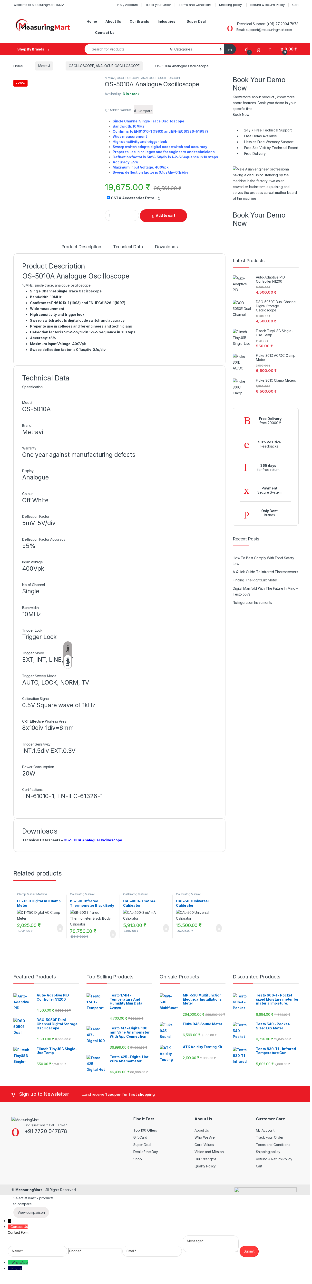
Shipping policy (231, 5)
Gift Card (140, 1137)
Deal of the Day (145, 1152)
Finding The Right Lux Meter (255, 580)
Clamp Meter (26, 894)
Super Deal (196, 21)
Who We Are (205, 1137)
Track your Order (158, 5)
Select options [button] (57, 928)
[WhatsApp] (9, 1262)
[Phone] (9, 1268)
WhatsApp (19, 1262)
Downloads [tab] (166, 247)
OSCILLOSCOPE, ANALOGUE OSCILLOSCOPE (104, 66)
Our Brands (139, 21)
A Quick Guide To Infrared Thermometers (265, 572)
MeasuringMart (28, 1190)
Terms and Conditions (195, 5)
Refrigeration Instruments (252, 602)
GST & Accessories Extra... (134, 198)
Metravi (44, 66)
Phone (16, 1268)
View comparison (31, 1212)
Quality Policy (205, 1166)
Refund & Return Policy (267, 5)
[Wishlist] (258, 49)
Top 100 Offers (145, 1130)
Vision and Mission (209, 1152)
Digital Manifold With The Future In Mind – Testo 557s (265, 591)
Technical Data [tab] (128, 247)
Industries (167, 21)
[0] (246, 49)
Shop (137, 1159)
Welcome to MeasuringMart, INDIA (38, 5)
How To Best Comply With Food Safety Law (263, 561)
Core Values (204, 1145)
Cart (295, 5)
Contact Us (105, 32)
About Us (113, 21)
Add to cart (165, 215)
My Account (129, 5)
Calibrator (76, 894)
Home (92, 21)
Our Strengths (205, 1159)
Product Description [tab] (81, 247)
